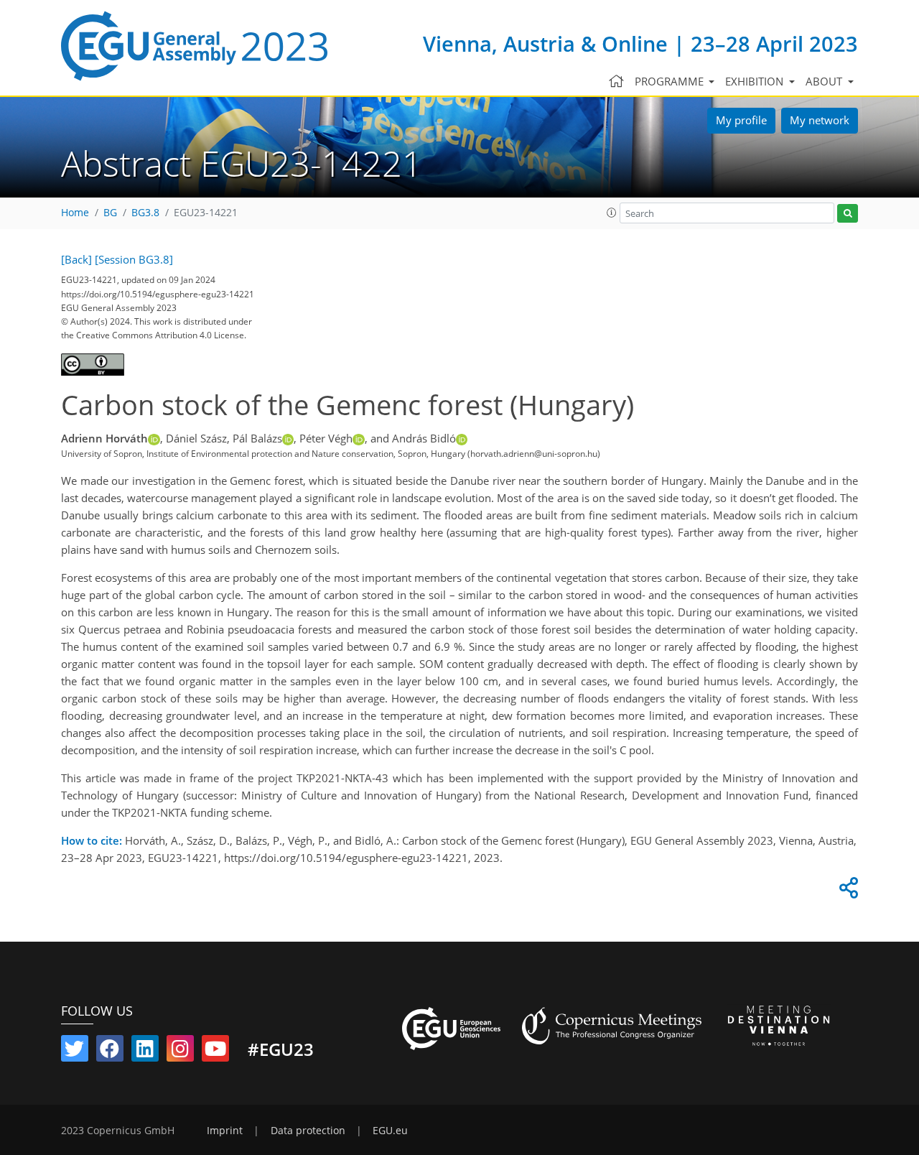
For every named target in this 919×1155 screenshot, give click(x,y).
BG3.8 (145, 212)
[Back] (76, 259)
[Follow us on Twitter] (74, 1051)
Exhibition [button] (755, 81)
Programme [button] (670, 81)
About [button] (825, 81)
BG (110, 212)
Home (75, 212)
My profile (741, 120)
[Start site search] (847, 213)
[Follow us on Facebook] (109, 1051)
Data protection (308, 1130)
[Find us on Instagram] (180, 1051)
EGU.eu (390, 1130)
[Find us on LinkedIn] (145, 1051)
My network (819, 120)
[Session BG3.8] (134, 259)
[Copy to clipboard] (846, 891)
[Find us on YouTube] (215, 1051)
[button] (612, 212)
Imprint (225, 1130)
